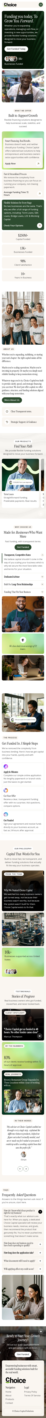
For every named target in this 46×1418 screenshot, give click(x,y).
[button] (41, 5)
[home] (10, 5)
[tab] (24, 563)
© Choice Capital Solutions (23, 1411)
